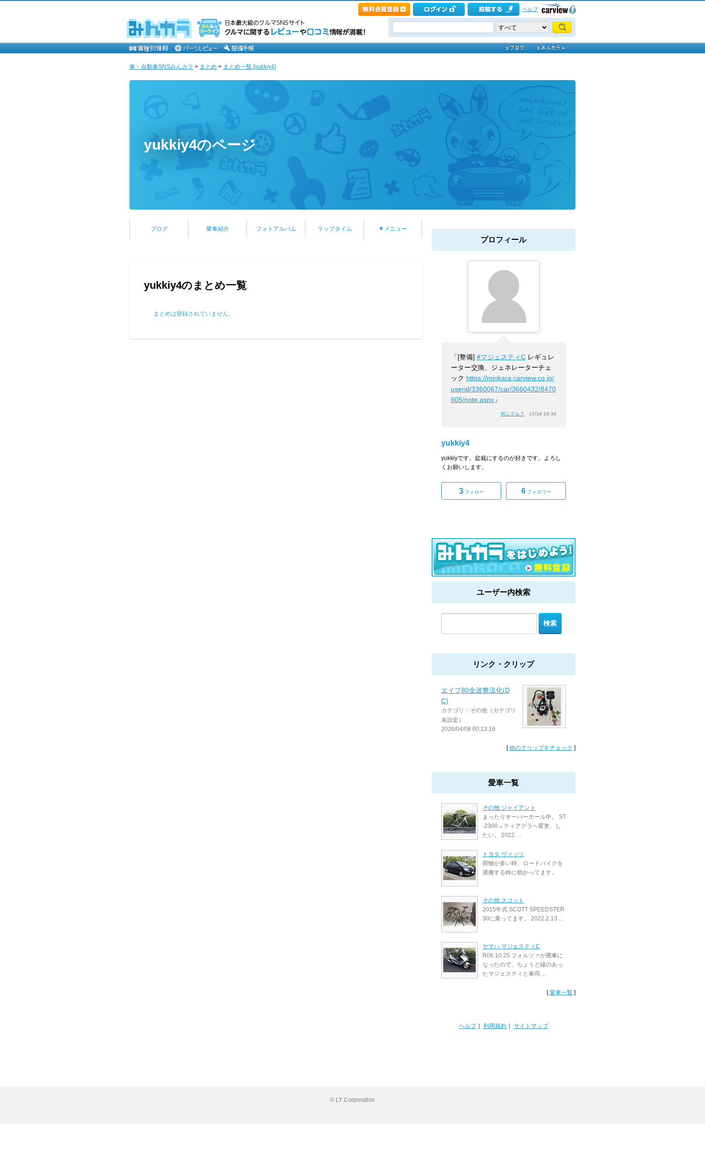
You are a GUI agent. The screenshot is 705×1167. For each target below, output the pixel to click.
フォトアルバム (276, 228)
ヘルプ (530, 9)
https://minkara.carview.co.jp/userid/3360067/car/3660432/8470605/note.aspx (503, 388)
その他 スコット (503, 900)
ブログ (159, 228)
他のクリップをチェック (541, 747)
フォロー (471, 491)
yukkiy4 (455, 443)
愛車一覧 (561, 992)
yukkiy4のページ (200, 145)
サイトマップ (531, 1026)
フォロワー (536, 491)
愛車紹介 (217, 228)
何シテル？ (513, 413)
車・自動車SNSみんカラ (161, 66)
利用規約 (494, 1026)
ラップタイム (334, 228)
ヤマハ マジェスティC (511, 946)
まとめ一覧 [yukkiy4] (249, 66)
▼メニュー (392, 228)
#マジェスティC (501, 357)
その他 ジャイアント (509, 807)
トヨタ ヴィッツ (503, 854)
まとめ (208, 66)
